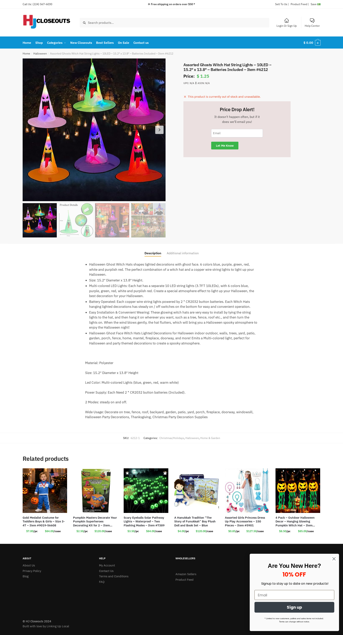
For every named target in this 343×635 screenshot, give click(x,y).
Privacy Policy (32, 571)
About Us (29, 565)
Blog (26, 576)
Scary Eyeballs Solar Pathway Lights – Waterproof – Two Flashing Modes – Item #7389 (144, 521)
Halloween (40, 53)
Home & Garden (210, 438)
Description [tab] (153, 253)
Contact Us (106, 571)
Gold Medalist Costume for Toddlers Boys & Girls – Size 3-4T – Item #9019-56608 (44, 521)
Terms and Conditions (113, 576)
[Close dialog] (333, 558)
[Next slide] (159, 130)
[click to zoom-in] (94, 129)
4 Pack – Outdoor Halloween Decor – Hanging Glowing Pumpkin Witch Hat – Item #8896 (295, 521)
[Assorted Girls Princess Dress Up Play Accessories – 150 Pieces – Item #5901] (247, 490)
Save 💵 (316, 4)
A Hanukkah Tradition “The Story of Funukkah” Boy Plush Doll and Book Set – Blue (195, 521)
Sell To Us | (282, 4)
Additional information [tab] (183, 253)
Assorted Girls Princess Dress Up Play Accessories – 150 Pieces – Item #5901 (245, 521)
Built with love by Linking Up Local (46, 626)
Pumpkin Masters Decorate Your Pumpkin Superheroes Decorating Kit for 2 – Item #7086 (95, 521)
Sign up (294, 607)
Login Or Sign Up (287, 26)
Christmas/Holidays (171, 438)
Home (26, 53)
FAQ (102, 582)
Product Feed (184, 579)
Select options (45, 539)
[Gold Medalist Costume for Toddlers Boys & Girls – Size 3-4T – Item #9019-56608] (45, 490)
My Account (107, 565)
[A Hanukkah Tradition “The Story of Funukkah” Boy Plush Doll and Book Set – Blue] (196, 490)
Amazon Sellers (185, 574)
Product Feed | (300, 4)
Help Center (312, 26)
